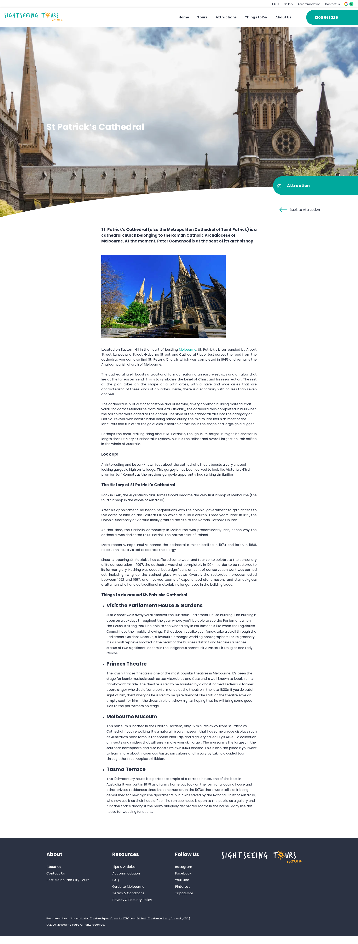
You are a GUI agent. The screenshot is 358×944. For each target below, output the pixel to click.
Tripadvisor (184, 893)
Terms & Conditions (128, 893)
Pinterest (182, 886)
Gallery (288, 4)
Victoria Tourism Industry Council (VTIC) (163, 918)
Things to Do (256, 17)
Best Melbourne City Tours (67, 880)
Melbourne (187, 349)
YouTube (182, 880)
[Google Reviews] (346, 4)
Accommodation (309, 4)
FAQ (115, 880)
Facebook (183, 873)
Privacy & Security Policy (132, 899)
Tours (202, 17)
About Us (283, 17)
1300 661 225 (326, 17)
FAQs (275, 4)
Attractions (226, 17)
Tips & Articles (123, 866)
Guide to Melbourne (128, 886)
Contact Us (332, 4)
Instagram (183, 866)
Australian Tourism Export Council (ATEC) (103, 918)
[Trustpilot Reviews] (351, 4)
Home (184, 17)
